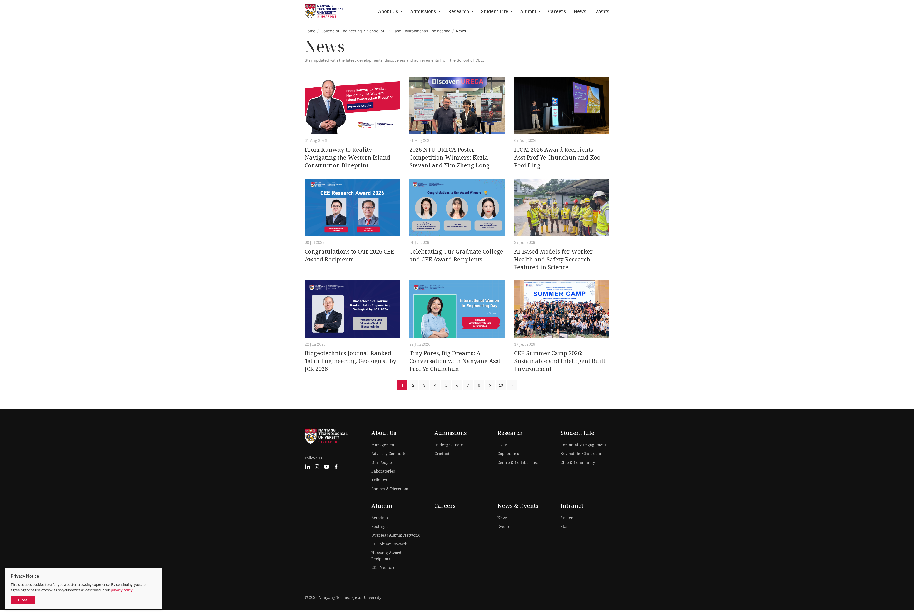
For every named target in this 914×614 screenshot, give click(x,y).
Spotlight (379, 526)
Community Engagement (583, 445)
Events (601, 11)
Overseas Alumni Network (395, 535)
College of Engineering (341, 31)
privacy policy (121, 590)
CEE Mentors (383, 567)
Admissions (423, 11)
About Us (388, 11)
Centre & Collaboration (518, 462)
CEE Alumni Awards (389, 544)
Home (310, 31)
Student (568, 517)
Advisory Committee (389, 453)
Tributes (379, 480)
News (580, 11)
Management (383, 445)
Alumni (528, 11)
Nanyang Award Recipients (386, 555)
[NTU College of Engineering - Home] (324, 11)
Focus (502, 445)
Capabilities (508, 453)
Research (458, 11)
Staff (565, 526)
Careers (557, 11)
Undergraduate (448, 445)
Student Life (494, 11)
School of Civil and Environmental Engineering (409, 31)
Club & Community (578, 462)
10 (501, 385)
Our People (381, 462)
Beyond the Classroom (581, 453)
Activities (379, 517)
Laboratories (383, 471)
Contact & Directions (390, 488)
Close (22, 600)
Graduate (443, 453)
